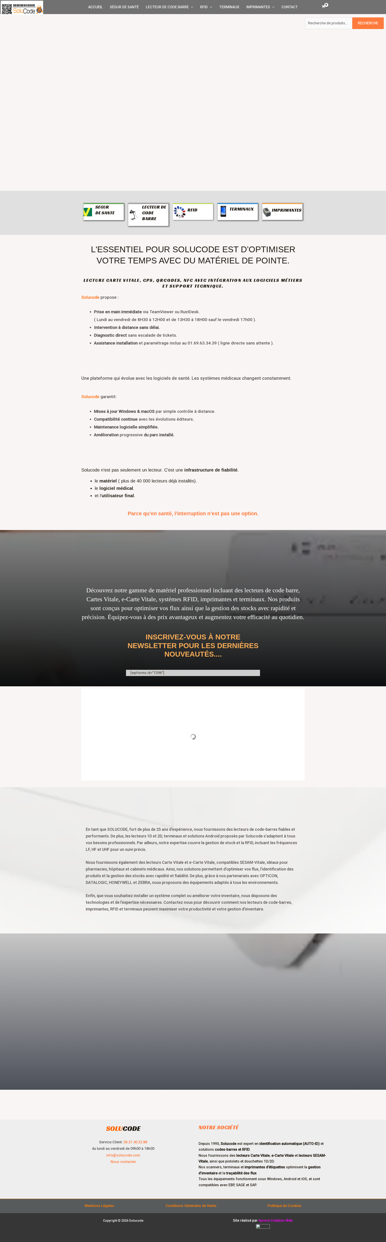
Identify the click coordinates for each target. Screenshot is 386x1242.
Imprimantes (258, 7)
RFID (204, 7)
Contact (289, 7)
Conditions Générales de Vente (191, 1206)
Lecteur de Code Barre (167, 7)
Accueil (95, 7)
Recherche (368, 23)
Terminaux (229, 7)
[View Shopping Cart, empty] (323, 7)
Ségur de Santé (124, 7)
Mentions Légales (99, 1206)
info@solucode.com (123, 1155)
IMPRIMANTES (287, 210)
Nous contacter (123, 1162)
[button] (191, 7)
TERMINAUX (241, 209)
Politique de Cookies (284, 1206)
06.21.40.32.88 (135, 1142)
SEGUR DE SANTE (105, 210)
